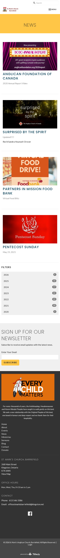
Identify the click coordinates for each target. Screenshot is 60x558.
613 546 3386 (15, 500)
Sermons (5, 440)
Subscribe (10, 362)
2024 (29, 287)
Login (30, 545)
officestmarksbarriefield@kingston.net (26, 504)
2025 (29, 281)
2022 (29, 299)
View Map (6, 474)
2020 (29, 311)
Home (4, 424)
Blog (3, 443)
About (4, 427)
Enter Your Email (9, 352)
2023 (29, 293)
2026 (29, 274)
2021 (29, 305)
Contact (5, 447)
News (4, 434)
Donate (5, 450)
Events (4, 430)
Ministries (6, 437)
